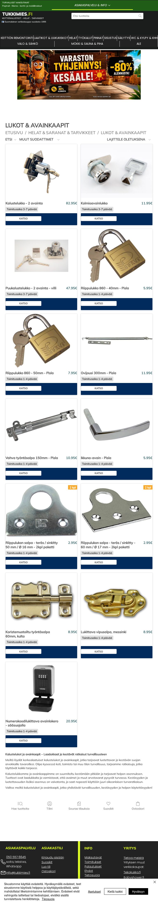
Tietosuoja (92, 875)
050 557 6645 (16, 857)
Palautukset (93, 866)
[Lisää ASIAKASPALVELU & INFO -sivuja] (109, 5)
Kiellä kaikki (115, 891)
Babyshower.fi (134, 877)
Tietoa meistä (134, 858)
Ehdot (89, 871)
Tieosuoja (48, 899)
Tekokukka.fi (132, 872)
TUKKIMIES (17, 14)
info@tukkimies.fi (18, 873)
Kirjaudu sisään (53, 857)
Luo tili (46, 867)
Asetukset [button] (94, 891)
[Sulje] (154, 882)
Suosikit (47, 862)
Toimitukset (93, 862)
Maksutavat (93, 857)
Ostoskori (49, 871)
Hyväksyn (138, 891)
